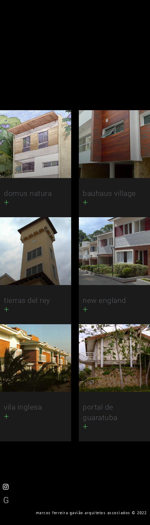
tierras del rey (27, 300)
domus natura (28, 193)
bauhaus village (109, 193)
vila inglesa (23, 407)
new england (104, 300)
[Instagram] (6, 487)
